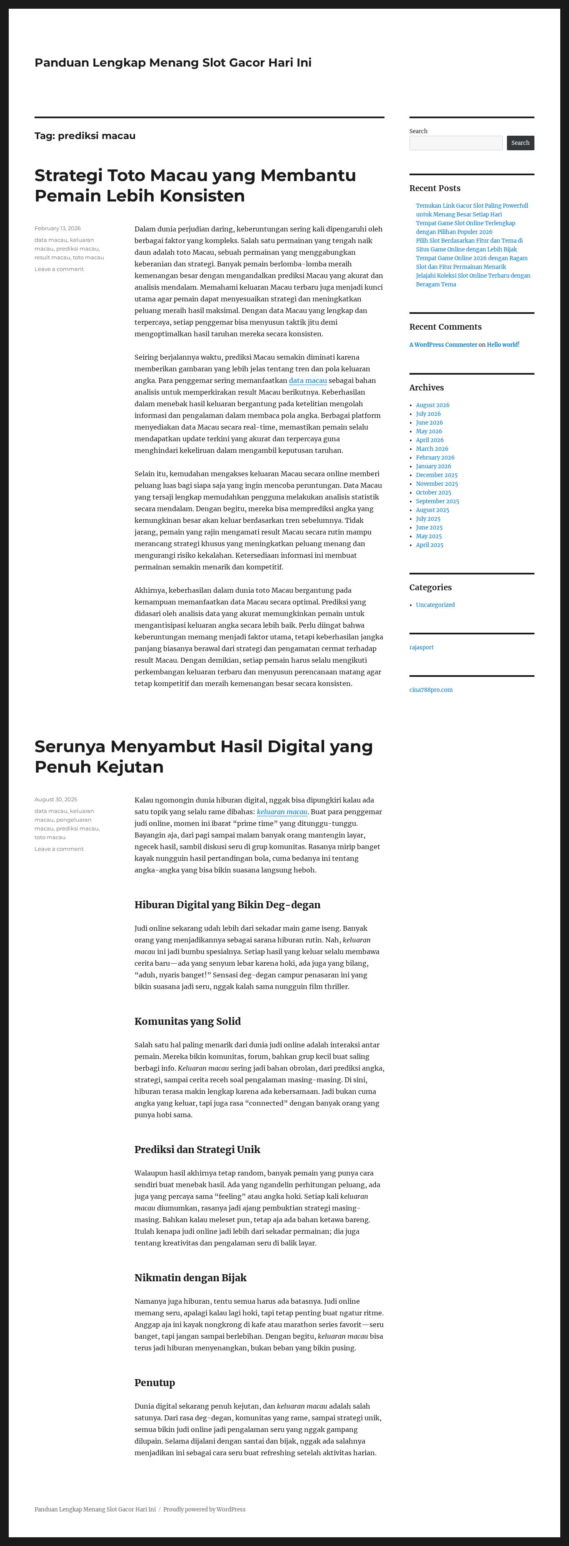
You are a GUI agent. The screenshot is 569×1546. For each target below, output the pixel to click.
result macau (52, 257)
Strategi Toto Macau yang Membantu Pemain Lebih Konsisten (195, 185)
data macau (308, 380)
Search (418, 131)
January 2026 (434, 466)
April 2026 (430, 440)
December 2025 (437, 475)
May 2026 (429, 431)
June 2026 (429, 422)
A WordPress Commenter (443, 344)
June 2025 (429, 527)
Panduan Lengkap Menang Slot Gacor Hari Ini (173, 62)
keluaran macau (282, 812)
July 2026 (428, 414)
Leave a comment (59, 269)
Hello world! (503, 344)
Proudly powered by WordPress (204, 1509)
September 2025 (437, 501)
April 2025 (430, 545)
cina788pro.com (431, 689)
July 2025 (428, 518)
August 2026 (433, 405)
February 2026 (435, 457)
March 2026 (432, 448)
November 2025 (437, 483)
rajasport (421, 647)
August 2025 (432, 510)
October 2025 (434, 492)
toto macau (88, 257)
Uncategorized (435, 605)
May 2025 (429, 536)
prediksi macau (77, 248)
